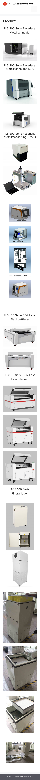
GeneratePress (27, 777)
